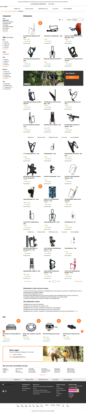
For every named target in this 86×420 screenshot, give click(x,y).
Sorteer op (69, 19)
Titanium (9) (6, 75)
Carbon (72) (6, 71)
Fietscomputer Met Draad (45, 369)
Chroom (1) (6, 64)
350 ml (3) (6, 54)
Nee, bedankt (51, 4)
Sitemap (58, 392)
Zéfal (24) (6, 47)
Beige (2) (6, 59)
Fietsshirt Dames (57, 369)
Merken (57, 395)
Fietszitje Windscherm (32, 372)
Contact (34, 388)
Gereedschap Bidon (7, 23)
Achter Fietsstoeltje (31, 371)
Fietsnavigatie (43, 372)
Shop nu (72, 77)
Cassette (4, 371)
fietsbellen (76, 311)
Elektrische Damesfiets (71, 369)
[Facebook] (3, 391)
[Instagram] (6, 391)
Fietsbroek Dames (57, 371)
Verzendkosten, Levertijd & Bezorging (40, 390)
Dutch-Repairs (59, 393)
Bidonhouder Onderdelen (8, 22)
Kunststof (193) (7, 73)
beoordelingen (78, 386)
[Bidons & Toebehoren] (3, 11)
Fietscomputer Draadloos (45, 371)
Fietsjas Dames (56, 372)
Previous (4, 331)
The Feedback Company (73, 387)
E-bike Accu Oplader (19, 372)
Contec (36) (6, 43)
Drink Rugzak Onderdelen (8, 26)
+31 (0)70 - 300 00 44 (17, 354)
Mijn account (24, 386)
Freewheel (4, 372)
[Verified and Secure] (71, 395)
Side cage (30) (7, 89)
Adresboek (24, 390)
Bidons (4, 18)
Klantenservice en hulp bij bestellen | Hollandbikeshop (43, 386)
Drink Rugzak (5, 25)
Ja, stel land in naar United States (38, 4)
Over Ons (58, 386)
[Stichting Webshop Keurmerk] (74, 390)
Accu (16, 369)
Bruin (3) (6, 63)
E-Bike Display (18, 371)
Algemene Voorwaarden (61, 390)
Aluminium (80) (7, 76)
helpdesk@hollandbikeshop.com (19, 357)
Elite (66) (6, 42)
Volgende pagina (78, 281)
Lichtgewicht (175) (8, 87)
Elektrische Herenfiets (71, 371)
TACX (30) (6, 45)
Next (82, 331)
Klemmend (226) (7, 85)
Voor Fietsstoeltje (31, 369)
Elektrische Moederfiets (71, 372)
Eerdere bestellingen (26, 388)
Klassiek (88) (7, 83)
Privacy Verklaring (59, 388)
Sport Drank (5, 30)
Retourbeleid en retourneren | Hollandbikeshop (42, 392)
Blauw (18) (6, 61)
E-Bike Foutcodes (36, 393)
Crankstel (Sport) (6, 369)
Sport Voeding (6, 28)
